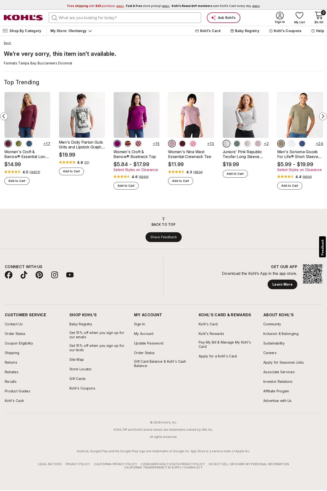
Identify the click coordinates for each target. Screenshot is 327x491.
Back (7, 43)
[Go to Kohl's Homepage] (23, 18)
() (34, 172)
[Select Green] (237, 143)
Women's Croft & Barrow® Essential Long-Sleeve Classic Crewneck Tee (27, 154)
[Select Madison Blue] (29, 143)
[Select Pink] (247, 143)
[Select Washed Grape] (172, 143)
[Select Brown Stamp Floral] (138, 143)
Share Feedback (163, 237)
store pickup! (147, 6)
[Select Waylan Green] (19, 143)
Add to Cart (16, 181)
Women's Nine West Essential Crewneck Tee (189, 154)
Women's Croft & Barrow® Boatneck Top (134, 154)
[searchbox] (125, 17)
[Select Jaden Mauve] (193, 143)
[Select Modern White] (291, 143)
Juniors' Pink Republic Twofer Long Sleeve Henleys (242, 154)
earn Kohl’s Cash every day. (216, 6)
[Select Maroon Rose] (8, 143)
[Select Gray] (226, 143)
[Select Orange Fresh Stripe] (128, 143)
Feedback (322, 247)
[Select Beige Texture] (281, 143)
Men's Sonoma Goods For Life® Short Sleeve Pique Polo (297, 154)
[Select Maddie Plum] (182, 143)
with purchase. (95, 6)
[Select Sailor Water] (302, 143)
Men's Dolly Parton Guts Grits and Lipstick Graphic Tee (81, 144)
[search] (54, 17)
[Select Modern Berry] (117, 143)
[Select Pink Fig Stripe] (258, 143)
